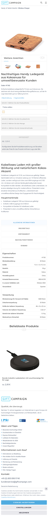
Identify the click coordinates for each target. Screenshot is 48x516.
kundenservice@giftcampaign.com (16, 482)
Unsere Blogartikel (8, 446)
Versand (24, 246)
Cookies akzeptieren (24, 502)
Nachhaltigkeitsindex (24, 240)
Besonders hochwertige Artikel (12, 430)
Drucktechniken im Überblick (12, 432)
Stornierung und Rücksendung (12, 462)
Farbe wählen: (7, 107)
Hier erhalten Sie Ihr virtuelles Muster (14, 456)
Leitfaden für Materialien (10, 438)
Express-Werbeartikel (9, 435)
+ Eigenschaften (18, 98)
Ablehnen (24, 513)
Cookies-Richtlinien (8, 497)
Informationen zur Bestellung (12, 454)
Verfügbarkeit (24, 234)
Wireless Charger (24, 8)
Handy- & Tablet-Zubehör (9, 8)
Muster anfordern (8, 467)
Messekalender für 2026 (10, 440)
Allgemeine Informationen (24, 222)
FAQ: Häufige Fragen (9, 470)
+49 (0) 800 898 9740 (10, 478)
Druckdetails (24, 228)
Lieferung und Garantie (10, 459)
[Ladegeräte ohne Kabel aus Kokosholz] (24, 32)
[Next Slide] (43, 58)
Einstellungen (24, 507)
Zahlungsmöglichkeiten (10, 464)
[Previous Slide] (41, 58)
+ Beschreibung (6, 98)
